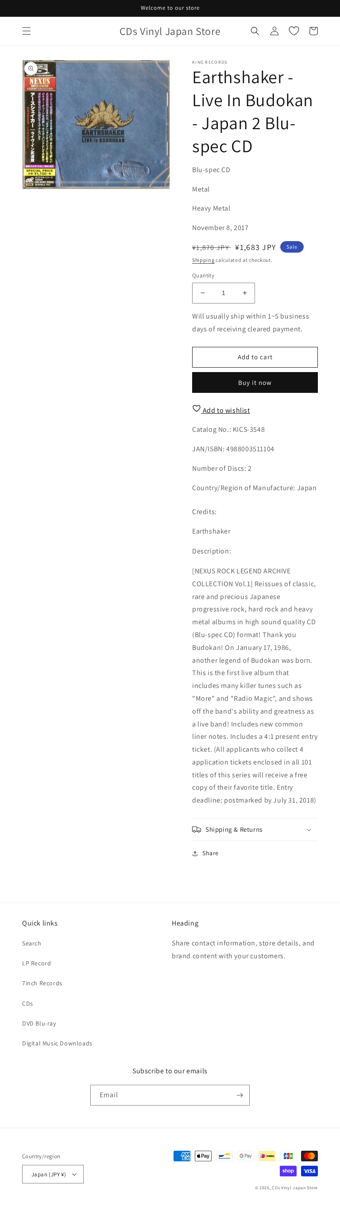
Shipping (203, 260)
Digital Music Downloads (57, 1043)
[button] (26, 31)
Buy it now (255, 382)
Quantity (203, 275)
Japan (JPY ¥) (48, 1174)
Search (32, 943)
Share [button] (210, 853)
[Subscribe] (239, 1095)
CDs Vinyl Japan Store (295, 1188)
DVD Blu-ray (39, 1023)
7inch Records (42, 983)
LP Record (36, 963)
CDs (27, 1003)
